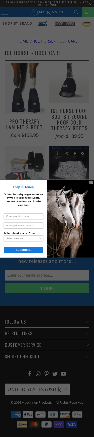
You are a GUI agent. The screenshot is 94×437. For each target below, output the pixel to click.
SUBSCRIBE (23, 249)
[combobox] (22, 238)
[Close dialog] (91, 182)
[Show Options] (40, 238)
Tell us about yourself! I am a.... (22, 232)
